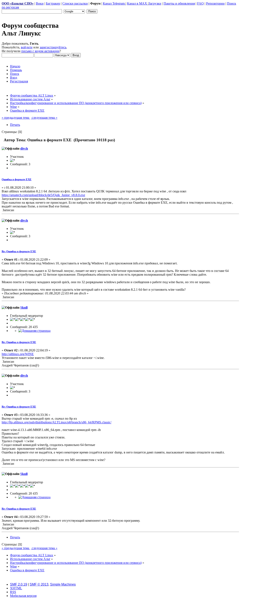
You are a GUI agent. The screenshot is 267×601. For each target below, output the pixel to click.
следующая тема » (44, 117)
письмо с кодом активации (40, 51)
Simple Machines (63, 584)
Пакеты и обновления (179, 3)
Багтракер (53, 3)
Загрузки (155, 3)
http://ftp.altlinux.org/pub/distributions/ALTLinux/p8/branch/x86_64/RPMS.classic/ (56, 422)
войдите (27, 47)
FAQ (200, 3)
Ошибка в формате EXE (16, 179)
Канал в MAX (137, 3)
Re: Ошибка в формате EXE (19, 251)
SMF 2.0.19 (18, 584)
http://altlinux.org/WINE (18, 354)
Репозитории (215, 3)
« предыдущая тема (16, 117)
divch (24, 148)
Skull (24, 307)
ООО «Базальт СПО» (18, 3)
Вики (40, 3)
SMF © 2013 (39, 584)
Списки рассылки (75, 3)
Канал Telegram (114, 3)
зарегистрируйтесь (53, 47)
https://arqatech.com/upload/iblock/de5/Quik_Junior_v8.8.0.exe (43, 195)
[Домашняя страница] (34, 330)
